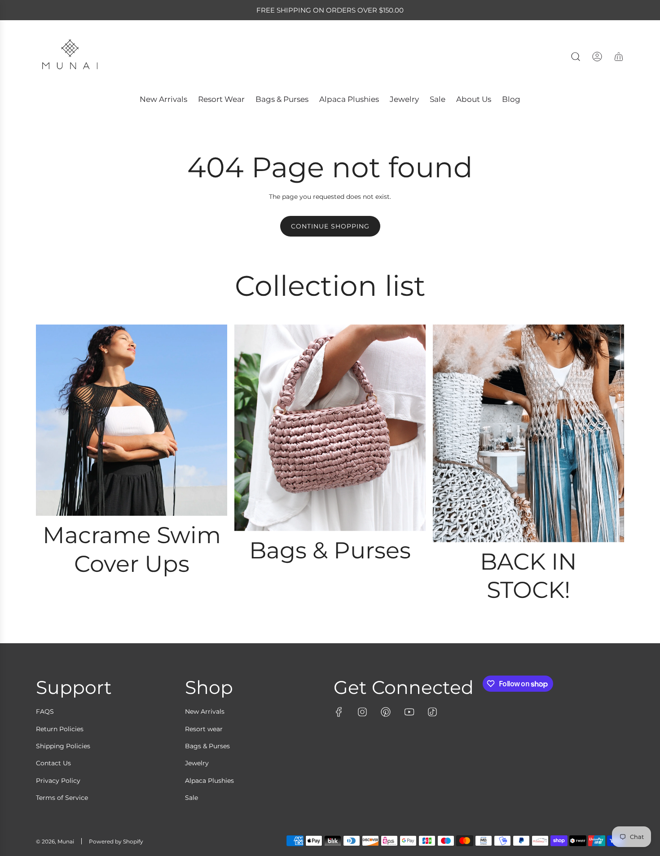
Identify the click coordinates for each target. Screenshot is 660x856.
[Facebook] (339, 712)
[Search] (575, 56)
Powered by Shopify (116, 841)
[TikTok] (432, 712)
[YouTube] (409, 712)
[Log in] (597, 56)
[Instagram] (362, 712)
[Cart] (618, 56)
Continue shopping (330, 226)
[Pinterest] (385, 712)
